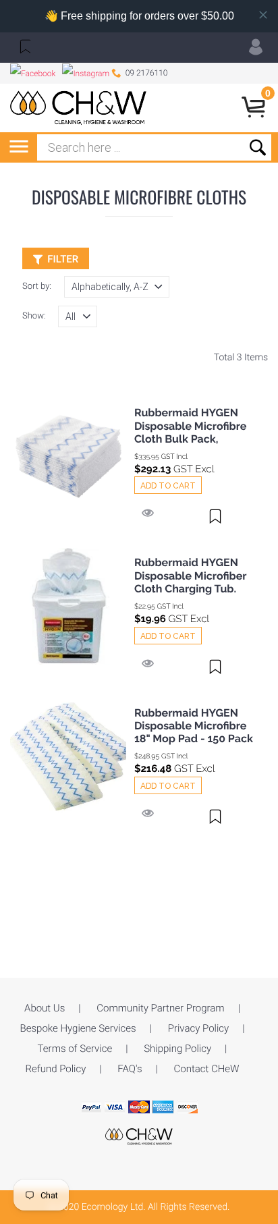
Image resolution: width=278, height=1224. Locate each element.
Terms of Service (75, 1048)
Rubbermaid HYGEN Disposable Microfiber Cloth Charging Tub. (190, 575)
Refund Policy (55, 1069)
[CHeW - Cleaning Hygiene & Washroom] (139, 1136)
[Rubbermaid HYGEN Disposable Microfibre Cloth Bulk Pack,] (68, 456)
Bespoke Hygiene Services (78, 1028)
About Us (44, 1008)
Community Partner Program (160, 1008)
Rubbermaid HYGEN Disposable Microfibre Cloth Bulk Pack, (190, 425)
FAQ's (129, 1069)
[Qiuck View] (148, 514)
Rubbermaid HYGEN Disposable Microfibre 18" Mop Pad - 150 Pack (193, 725)
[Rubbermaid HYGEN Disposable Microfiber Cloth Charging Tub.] (68, 606)
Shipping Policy (177, 1048)
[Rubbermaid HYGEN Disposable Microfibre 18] (68, 756)
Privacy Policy (198, 1028)
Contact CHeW (207, 1069)
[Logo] (78, 108)
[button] (23, 45)
